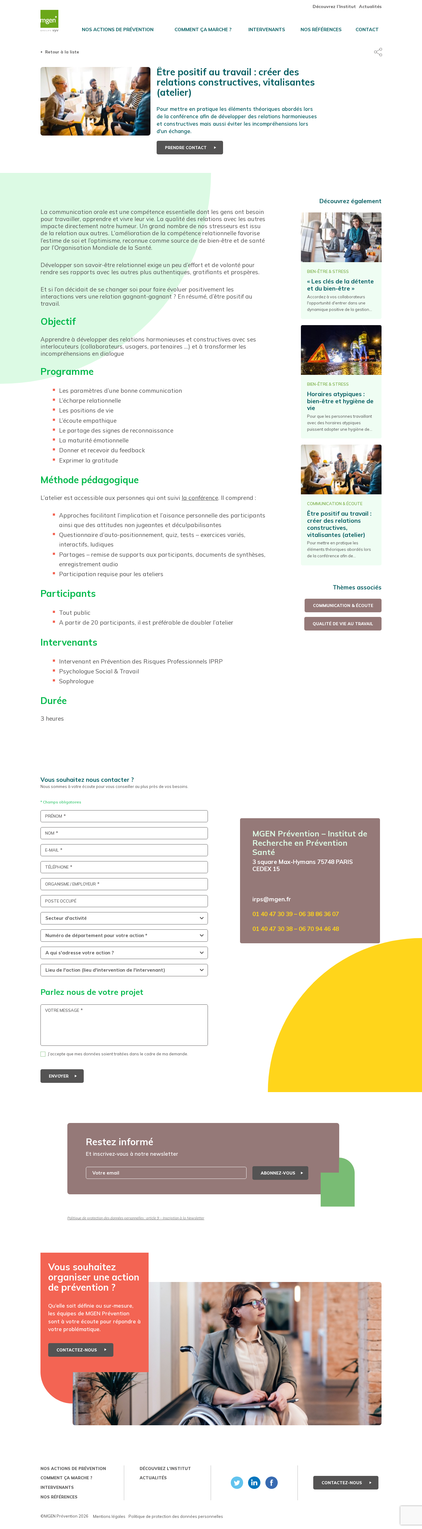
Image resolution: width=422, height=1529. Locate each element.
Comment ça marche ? (203, 29)
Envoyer (59, 1076)
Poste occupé (60, 901)
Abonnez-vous (278, 1173)
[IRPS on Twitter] (235, 1483)
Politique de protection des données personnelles (176, 1516)
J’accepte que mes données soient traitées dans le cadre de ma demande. (118, 1053)
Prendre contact (186, 147)
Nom (49, 833)
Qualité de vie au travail (343, 623)
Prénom (53, 816)
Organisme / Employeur (70, 884)
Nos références (321, 29)
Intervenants (266, 29)
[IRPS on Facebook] (270, 1483)
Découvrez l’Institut (334, 6)
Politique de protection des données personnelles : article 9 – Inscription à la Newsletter (135, 1218)
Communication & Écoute (343, 605)
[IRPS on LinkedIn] (253, 1483)
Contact (367, 29)
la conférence (200, 497)
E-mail (52, 850)
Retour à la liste (62, 51)
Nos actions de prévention (118, 29)
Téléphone (57, 867)
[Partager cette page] (378, 52)
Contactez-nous (77, 1349)
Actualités (370, 6)
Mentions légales (109, 1516)
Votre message (62, 1010)
